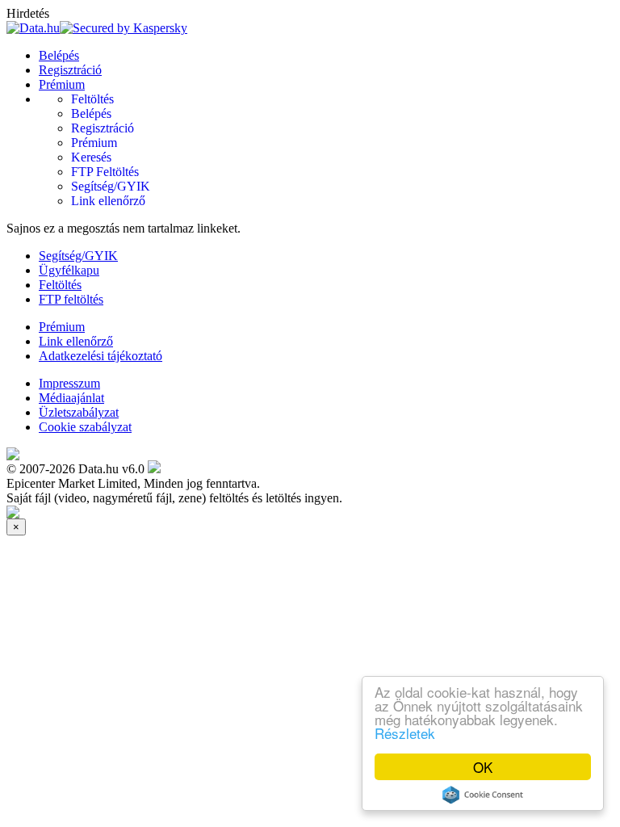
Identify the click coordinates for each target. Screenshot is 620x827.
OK (482, 767)
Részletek (405, 733)
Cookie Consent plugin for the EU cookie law (482, 795)
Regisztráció (70, 70)
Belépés (59, 55)
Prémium (62, 84)
